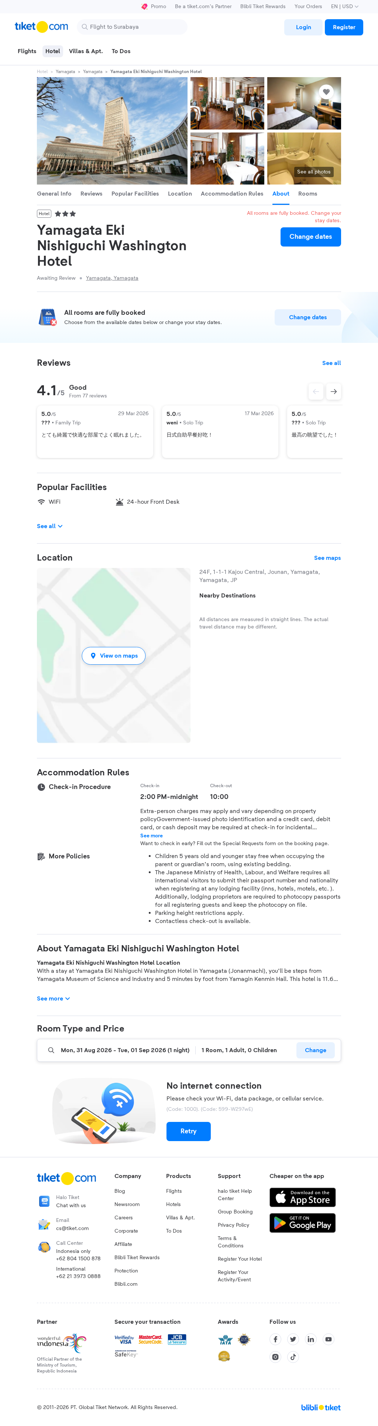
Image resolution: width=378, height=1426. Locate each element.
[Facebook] (275, 1339)
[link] (303, 27)
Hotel (42, 72)
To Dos (174, 1231)
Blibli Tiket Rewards (263, 6)
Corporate (126, 1231)
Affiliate (123, 1244)
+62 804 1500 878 (78, 1259)
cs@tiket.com (72, 1228)
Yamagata (65, 72)
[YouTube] (328, 1339)
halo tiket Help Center (235, 1195)
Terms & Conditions (231, 1242)
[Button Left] (316, 391)
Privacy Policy (233, 1225)
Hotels (173, 1204)
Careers (123, 1218)
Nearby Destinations (227, 595)
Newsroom (127, 1204)
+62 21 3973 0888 (78, 1276)
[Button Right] (333, 391)
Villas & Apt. (180, 1218)
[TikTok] (293, 1357)
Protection (126, 1271)
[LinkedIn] (311, 1339)
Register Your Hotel (240, 1259)
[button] (113, 655)
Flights (174, 1191)
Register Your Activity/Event (234, 1276)
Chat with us (71, 1205)
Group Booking (235, 1212)
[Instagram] (275, 1357)
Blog (119, 1191)
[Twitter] (293, 1339)
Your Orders (308, 6)
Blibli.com (126, 1284)
